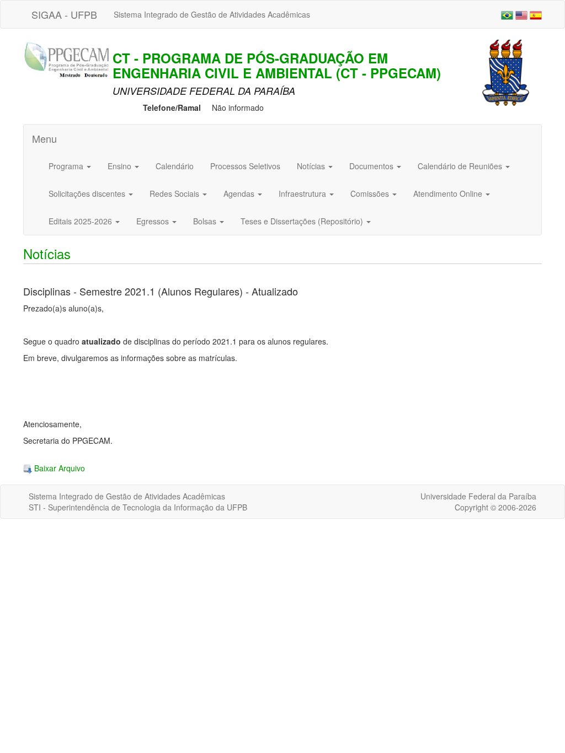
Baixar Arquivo (58, 468)
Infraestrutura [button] (303, 193)
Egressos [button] (153, 221)
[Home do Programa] (70, 60)
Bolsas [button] (205, 221)
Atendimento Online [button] (448, 193)
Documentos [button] (372, 165)
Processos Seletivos (245, 165)
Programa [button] (67, 165)
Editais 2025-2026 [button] (81, 221)
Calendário (175, 165)
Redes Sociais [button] (175, 193)
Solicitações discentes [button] (88, 193)
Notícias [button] (312, 165)
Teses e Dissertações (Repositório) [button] (303, 221)
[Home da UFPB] (505, 71)
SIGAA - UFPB (64, 14)
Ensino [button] (121, 165)
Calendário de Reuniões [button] (461, 165)
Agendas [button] (240, 193)
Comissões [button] (370, 193)
